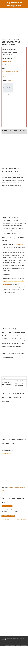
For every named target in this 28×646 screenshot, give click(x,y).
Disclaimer (18, 645)
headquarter (11, 515)
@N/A (11, 80)
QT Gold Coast (5, 519)
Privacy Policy (24, 645)
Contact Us (12, 645)
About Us (7, 645)
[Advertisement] (14, 24)
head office (4, 515)
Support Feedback (6, 453)
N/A (8, 65)
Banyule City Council (21, 519)
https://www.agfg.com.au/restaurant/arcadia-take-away (10, 73)
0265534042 (6, 61)
